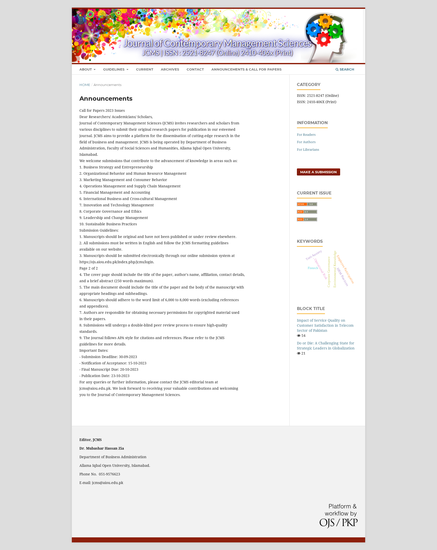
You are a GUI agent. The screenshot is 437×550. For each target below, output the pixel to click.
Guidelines (114, 69)
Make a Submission (318, 172)
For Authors (306, 142)
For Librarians (308, 149)
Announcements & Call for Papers (246, 69)
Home (84, 85)
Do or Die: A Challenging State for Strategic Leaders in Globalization (326, 345)
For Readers (306, 134)
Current (144, 69)
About (86, 69)
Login (353, 15)
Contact (195, 69)
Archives (170, 69)
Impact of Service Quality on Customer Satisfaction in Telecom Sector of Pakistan (325, 325)
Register (334, 15)
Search (346, 69)
